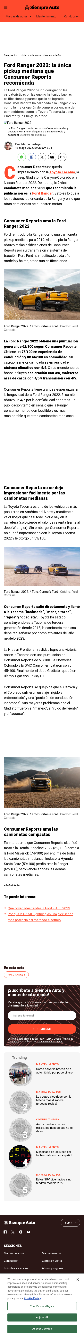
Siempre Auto (11, 55)
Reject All (42, 1317)
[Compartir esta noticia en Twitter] (42, 157)
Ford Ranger (42, 193)
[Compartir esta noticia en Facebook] (32, 157)
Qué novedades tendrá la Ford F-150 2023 (39, 908)
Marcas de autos (17, 16)
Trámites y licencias (16, 1268)
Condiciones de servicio (50, 1041)
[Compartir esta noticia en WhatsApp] (22, 157)
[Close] (77, 1279)
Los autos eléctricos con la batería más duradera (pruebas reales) (53, 1100)
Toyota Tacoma (62, 172)
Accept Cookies (42, 1328)
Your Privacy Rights (42, 1306)
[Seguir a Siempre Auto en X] (13, 1232)
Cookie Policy (32, 1298)
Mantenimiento (46, 16)
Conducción (72, 16)
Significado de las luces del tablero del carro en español (54, 1153)
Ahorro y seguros (52, 1268)
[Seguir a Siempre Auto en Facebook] (5, 1232)
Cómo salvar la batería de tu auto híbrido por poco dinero (54, 1070)
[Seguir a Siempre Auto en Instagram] (21, 1232)
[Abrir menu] (5, 7)
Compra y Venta (47, 1119)
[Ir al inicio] (19, 1223)
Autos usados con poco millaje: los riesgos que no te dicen (54, 1127)
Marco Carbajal (31, 144)
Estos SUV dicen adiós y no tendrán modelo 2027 (53, 1181)
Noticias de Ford (54, 55)
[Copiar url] (62, 157)
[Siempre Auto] (42, 7)
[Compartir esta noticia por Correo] (52, 157)
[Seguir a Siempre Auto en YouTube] (28, 1232)
